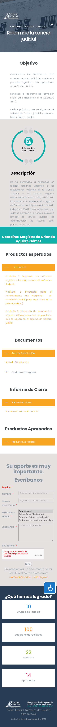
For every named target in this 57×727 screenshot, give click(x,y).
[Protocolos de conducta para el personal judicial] (36, 520)
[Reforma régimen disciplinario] (36, 517)
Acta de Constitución (17, 362)
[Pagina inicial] (36, 511)
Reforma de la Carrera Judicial (22, 411)
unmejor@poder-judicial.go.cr (28, 577)
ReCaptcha (8, 545)
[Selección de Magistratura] (36, 514)
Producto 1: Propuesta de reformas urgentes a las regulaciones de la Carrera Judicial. (28, 280)
